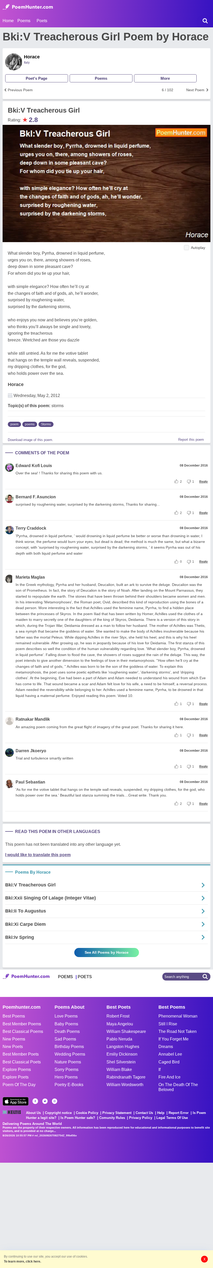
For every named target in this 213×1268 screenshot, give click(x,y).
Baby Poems (66, 1024)
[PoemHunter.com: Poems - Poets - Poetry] (28, 7)
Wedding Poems (70, 1054)
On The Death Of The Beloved (178, 1087)
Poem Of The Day (19, 1084)
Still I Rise (167, 1024)
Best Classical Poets (22, 1062)
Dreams (165, 1046)
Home (8, 21)
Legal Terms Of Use (172, 1118)
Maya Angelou (119, 1024)
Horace (32, 56)
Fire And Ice (169, 1077)
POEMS (65, 977)
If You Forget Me (173, 1039)
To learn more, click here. (22, 1261)
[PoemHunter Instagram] (54, 1101)
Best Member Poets (21, 1054)
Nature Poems (68, 1062)
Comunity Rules (112, 1118)
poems (30, 424)
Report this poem (191, 440)
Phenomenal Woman (177, 1016)
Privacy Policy (140, 1118)
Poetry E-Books (69, 1084)
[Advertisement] (78, 1215)
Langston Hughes (122, 1046)
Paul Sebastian (30, 782)
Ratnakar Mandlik (33, 719)
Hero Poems (66, 1077)
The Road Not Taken (177, 1031)
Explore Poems (17, 1069)
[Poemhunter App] (16, 1101)
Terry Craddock (31, 528)
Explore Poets (16, 1077)
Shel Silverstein (121, 1062)
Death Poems (67, 1031)
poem (14, 424)
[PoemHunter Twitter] (45, 1101)
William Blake (119, 1069)
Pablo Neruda (119, 1039)
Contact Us (144, 1113)
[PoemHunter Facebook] (35, 1101)
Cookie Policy (87, 1113)
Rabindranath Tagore (125, 1077)
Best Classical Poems (23, 1031)
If (159, 1069)
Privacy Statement (116, 1113)
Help (160, 1113)
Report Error (179, 1113)
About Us (33, 1113)
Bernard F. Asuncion (36, 497)
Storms (46, 424)
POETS (85, 977)
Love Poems (66, 1016)
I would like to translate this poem (38, 855)
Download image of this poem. (30, 440)
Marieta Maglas (30, 577)
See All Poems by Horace (107, 952)
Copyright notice (58, 1113)
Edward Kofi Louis (34, 465)
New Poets (13, 1046)
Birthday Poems (69, 1046)
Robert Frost (117, 1016)
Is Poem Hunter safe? (78, 1118)
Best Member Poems (22, 1024)
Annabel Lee (170, 1054)
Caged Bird (168, 1062)
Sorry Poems (66, 1069)
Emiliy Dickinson (121, 1054)
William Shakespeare (126, 1031)
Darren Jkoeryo (31, 751)
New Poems (14, 1039)
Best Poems (14, 1016)
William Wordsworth (124, 1084)
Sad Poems (65, 1039)
